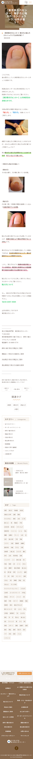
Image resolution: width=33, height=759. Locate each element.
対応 (10, 634)
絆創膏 (16, 510)
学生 (25, 531)
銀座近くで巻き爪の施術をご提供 (13, 354)
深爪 (5, 539)
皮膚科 (22, 543)
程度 (10, 564)
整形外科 (6, 547)
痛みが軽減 (17, 568)
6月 (15, 609)
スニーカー (18, 576)
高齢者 (21, 601)
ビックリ (20, 572)
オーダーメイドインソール (12, 427)
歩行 (5, 555)
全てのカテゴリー (10, 424)
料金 (5, 564)
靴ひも (17, 617)
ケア (5, 634)
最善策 (17, 543)
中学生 (23, 592)
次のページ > (26, 389)
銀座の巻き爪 (15, 380)
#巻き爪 (15, 405)
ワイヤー (6, 543)
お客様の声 (8, 454)
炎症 (12, 543)
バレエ (19, 634)
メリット (18, 597)
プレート (16, 535)
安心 (25, 609)
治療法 (10, 535)
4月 (24, 580)
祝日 (13, 576)
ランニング (11, 621)
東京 (5, 510)
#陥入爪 (23, 405)
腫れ (24, 551)
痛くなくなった (8, 609)
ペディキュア (19, 527)
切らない (6, 584)
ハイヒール (7, 638)
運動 (16, 625)
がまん (6, 580)
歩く (24, 560)
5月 (24, 597)
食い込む (23, 617)
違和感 (6, 551)
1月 (14, 564)
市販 (21, 539)
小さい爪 (18, 551)
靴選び (16, 523)
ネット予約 (13, 584)
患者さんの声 (7, 514)
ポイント (12, 597)
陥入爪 (19, 629)
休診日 (21, 510)
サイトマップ (25, 736)
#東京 (9, 405)
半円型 (6, 613)
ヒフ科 (23, 518)
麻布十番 (18, 560)
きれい (24, 564)
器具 (25, 576)
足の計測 (6, 527)
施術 (14, 629)
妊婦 (26, 625)
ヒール (20, 531)
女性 (5, 568)
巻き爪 (10, 510)
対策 (22, 547)
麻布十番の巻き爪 (6, 380)
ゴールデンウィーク (15, 592)
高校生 (6, 597)
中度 (10, 601)
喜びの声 (11, 539)
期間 (5, 535)
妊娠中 (21, 625)
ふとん (19, 609)
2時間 (15, 580)
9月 (24, 621)
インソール (13, 531)
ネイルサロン (7, 518)
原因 (5, 625)
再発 (19, 514)
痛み (5, 629)
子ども (17, 547)
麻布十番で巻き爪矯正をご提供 (12, 348)
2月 (8, 576)
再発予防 (6, 531)
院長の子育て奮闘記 (11, 447)
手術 (21, 523)
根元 (11, 605)
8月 (5, 621)
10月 (19, 518)
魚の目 (12, 527)
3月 (11, 580)
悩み (24, 629)
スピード (15, 601)
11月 (22, 535)
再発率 (6, 605)
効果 (21, 555)
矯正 (10, 629)
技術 (14, 634)
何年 (14, 572)
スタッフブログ (20, 382)
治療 (14, 514)
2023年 (6, 592)
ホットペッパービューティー (11, 588)
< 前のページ (6, 389)
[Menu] (30, 2)
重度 (25, 572)
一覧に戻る (16, 389)
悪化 (5, 617)
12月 (10, 555)
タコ (20, 621)
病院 (14, 518)
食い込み (24, 568)
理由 (26, 601)
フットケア (7, 560)
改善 (12, 547)
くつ (13, 560)
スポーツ (11, 625)
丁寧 (16, 539)
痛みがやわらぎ (18, 605)
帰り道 (9, 572)
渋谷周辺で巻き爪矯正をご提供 (12, 359)
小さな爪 (23, 588)
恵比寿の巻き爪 (6, 382)
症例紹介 (12, 613)
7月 (17, 613)
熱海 (20, 580)
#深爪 (16, 409)
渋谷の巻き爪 (23, 380)
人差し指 (12, 551)
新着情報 (13, 382)
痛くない (6, 523)
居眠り (10, 568)
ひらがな (22, 613)
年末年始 (15, 555)
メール (18, 564)
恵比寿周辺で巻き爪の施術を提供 (13, 365)
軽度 (5, 601)
